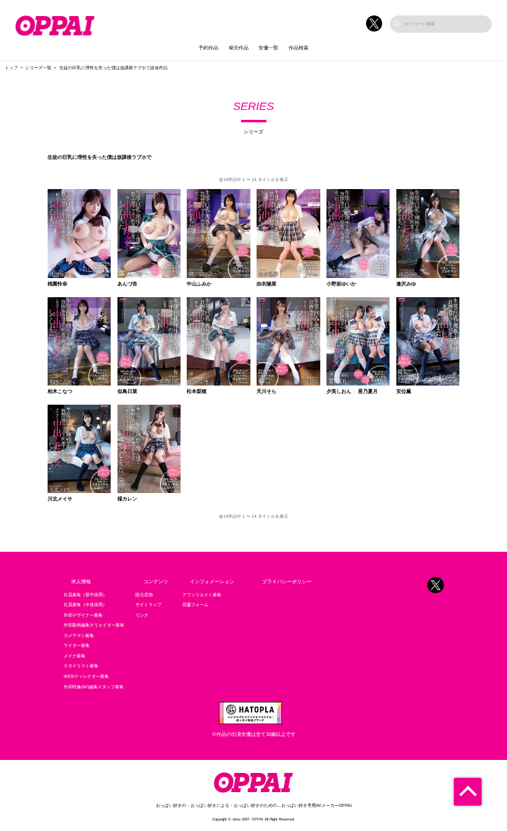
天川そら (266, 391)
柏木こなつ (60, 391)
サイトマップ (148, 604)
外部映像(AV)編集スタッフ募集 (94, 687)
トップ (11, 67)
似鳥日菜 (127, 391)
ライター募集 (77, 645)
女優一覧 (268, 48)
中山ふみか (199, 284)
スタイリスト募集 (81, 666)
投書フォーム (195, 604)
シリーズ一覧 (38, 67)
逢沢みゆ (406, 284)
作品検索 (299, 48)
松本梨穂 (197, 391)
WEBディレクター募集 (86, 676)
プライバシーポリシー (287, 581)
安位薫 (403, 391)
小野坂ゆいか (341, 284)
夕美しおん (338, 391)
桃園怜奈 (57, 284)
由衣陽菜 (266, 284)
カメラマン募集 (79, 635)
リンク (141, 615)
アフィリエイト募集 (201, 595)
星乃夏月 (368, 391)
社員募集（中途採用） (85, 604)
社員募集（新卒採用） (85, 595)
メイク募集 (74, 656)
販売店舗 (144, 595)
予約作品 (208, 48)
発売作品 (239, 48)
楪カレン (127, 499)
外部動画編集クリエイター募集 (94, 625)
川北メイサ (60, 499)
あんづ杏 (127, 284)
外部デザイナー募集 (83, 615)
